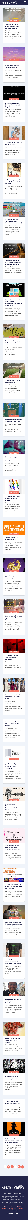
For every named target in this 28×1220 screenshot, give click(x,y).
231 (19, 1167)
